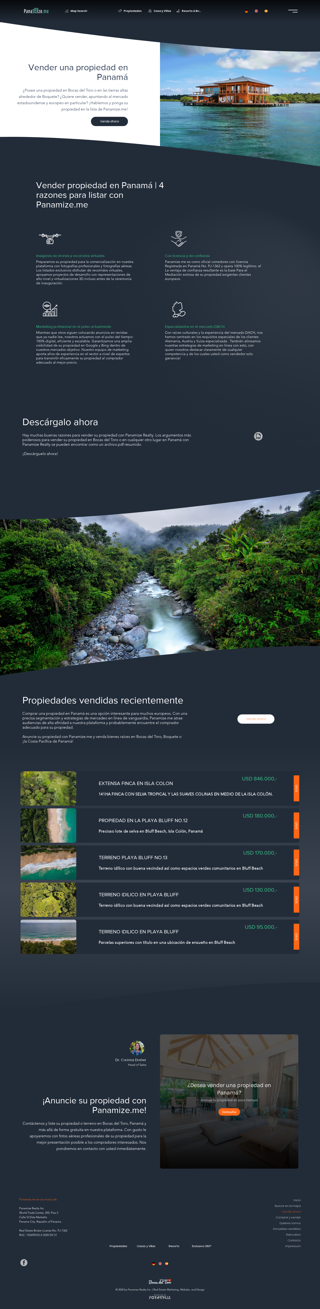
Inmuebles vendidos (287, 1229)
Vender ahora (291, 1212)
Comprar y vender (288, 1217)
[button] (153, 1263)
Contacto (294, 1240)
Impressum (293, 1246)
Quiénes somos (290, 1223)
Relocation (293, 1235)
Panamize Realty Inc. (31, 1208)
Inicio (297, 1200)
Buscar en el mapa (288, 1206)
